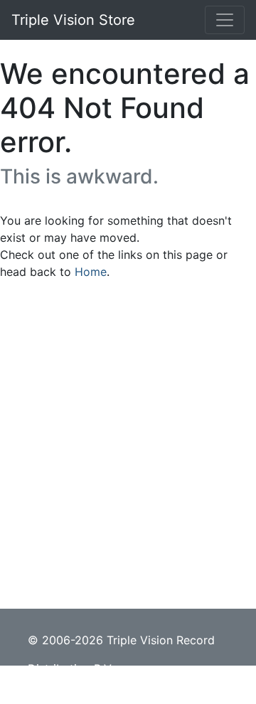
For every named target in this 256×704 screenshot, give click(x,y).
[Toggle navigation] (225, 20)
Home (91, 272)
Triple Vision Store (73, 19)
